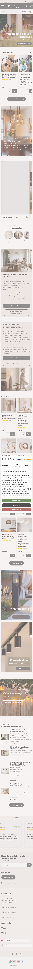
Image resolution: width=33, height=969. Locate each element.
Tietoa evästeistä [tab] (16, 466)
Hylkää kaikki (16, 509)
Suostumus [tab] (6, 466)
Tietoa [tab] (27, 466)
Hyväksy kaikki (16, 500)
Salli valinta (16, 505)
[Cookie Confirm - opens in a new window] (24, 459)
